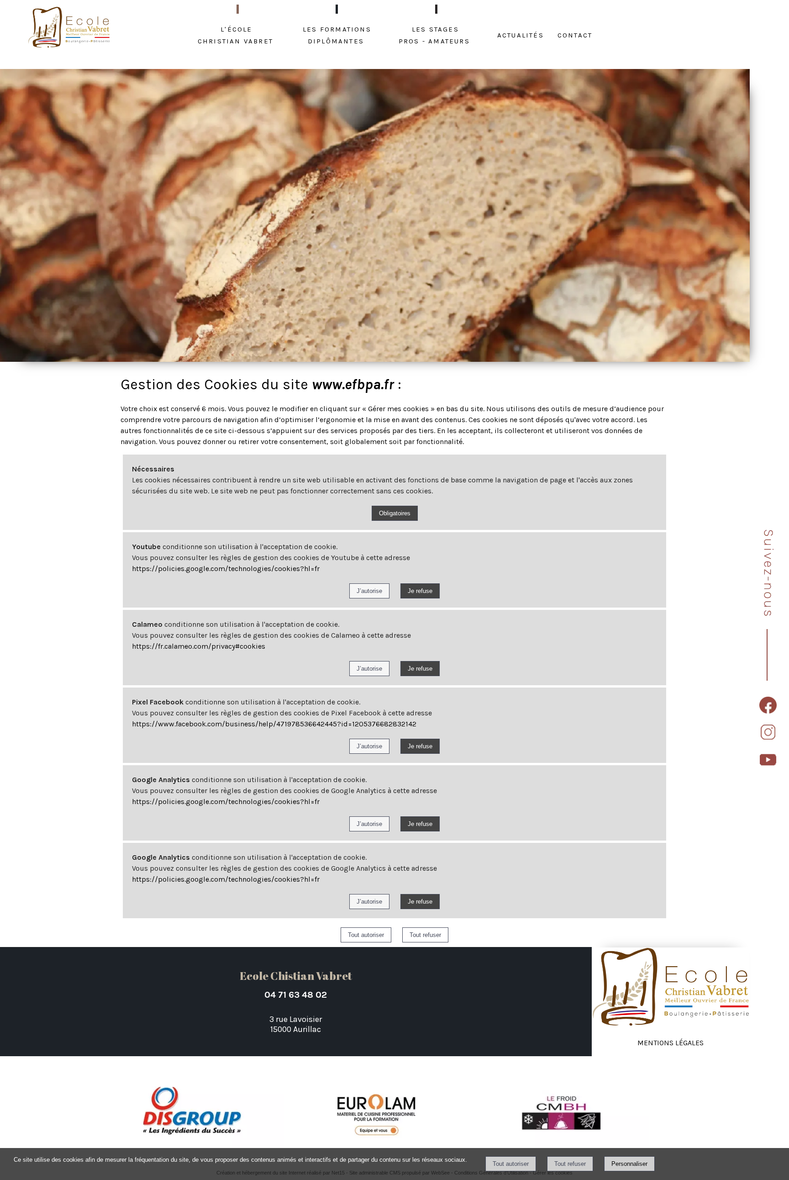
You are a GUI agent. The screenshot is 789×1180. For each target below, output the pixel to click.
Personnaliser (629, 1163)
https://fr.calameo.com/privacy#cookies (198, 646)
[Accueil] (69, 28)
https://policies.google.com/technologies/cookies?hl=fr (226, 568)
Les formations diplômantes (337, 34)
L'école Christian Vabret (235, 34)
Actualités (520, 34)
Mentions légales (670, 1042)
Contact (575, 34)
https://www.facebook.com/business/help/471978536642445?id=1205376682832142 (274, 724)
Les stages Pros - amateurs (434, 34)
